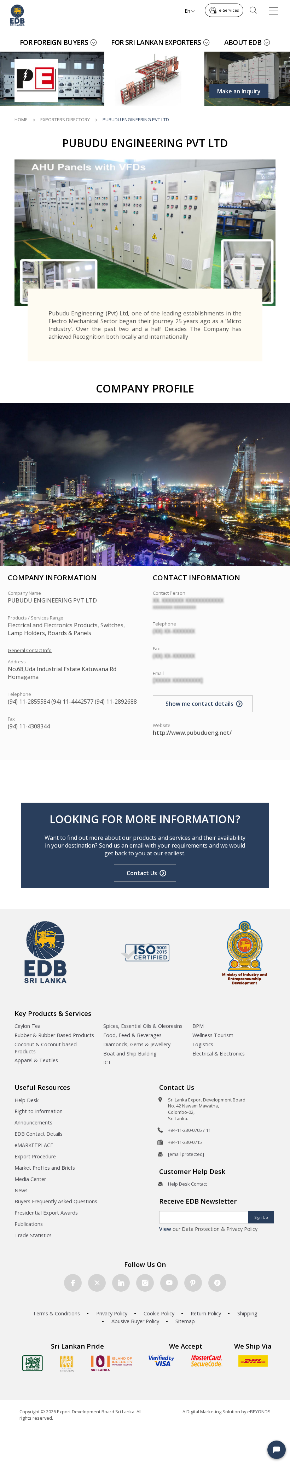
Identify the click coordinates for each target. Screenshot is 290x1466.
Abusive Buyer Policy (135, 1321)
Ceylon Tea (27, 1026)
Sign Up (261, 1217)
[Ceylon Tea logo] (32, 1363)
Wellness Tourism (212, 1035)
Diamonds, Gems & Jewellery (136, 1044)
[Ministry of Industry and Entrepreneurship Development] (244, 952)
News (21, 1190)
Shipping (247, 1313)
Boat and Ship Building (130, 1053)
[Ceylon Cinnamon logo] (67, 1363)
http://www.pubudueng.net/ (192, 733)
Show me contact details (199, 704)
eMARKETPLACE (33, 1145)
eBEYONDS (259, 1411)
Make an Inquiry (239, 91)
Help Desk (26, 1100)
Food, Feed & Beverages (132, 1035)
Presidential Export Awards (46, 1212)
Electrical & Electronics (218, 1053)
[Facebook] (73, 1283)
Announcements (33, 1122)
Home (21, 119)
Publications (28, 1224)
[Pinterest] (193, 1283)
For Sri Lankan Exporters (156, 42)
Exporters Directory (65, 119)
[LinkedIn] (121, 1283)
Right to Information (38, 1111)
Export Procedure (35, 1156)
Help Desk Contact (187, 1184)
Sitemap (185, 1321)
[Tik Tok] (217, 1283)
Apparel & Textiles (36, 1060)
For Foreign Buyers (54, 42)
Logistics (202, 1044)
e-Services (229, 10)
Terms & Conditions (56, 1313)
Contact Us (142, 873)
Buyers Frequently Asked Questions (55, 1201)
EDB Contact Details (38, 1133)
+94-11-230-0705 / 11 (189, 1130)
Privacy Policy (111, 1313)
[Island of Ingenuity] (112, 1363)
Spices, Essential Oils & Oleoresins (142, 1026)
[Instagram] (145, 1283)
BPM (198, 1026)
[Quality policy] (145, 952)
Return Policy (206, 1313)
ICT (107, 1062)
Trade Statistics (33, 1235)
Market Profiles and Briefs (44, 1167)
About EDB (243, 42)
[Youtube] (169, 1283)
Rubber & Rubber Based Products (54, 1035)
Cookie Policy (159, 1313)
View (165, 1229)
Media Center (30, 1179)
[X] (97, 1283)
